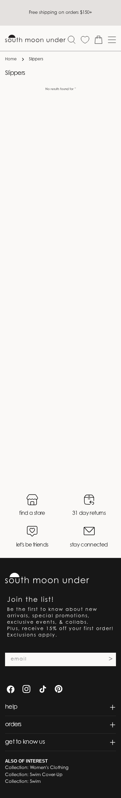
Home (11, 59)
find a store (32, 513)
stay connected (89, 545)
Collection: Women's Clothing (37, 768)
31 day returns (89, 513)
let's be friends (32, 545)
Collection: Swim (23, 781)
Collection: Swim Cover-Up (34, 775)
